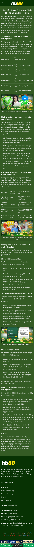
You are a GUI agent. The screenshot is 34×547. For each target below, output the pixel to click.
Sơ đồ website (6, 500)
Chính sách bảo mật (7, 490)
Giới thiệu (4, 487)
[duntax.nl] (17, 3)
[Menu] (2, 3)
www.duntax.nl (12, 513)
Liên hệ (3, 497)
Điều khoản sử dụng (8, 494)
